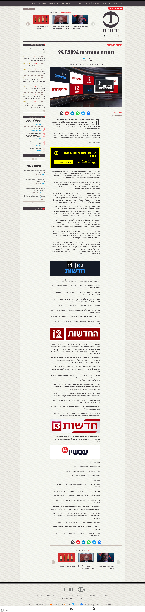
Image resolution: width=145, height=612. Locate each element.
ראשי (121, 3)
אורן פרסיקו (37, 125)
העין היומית (66, 3)
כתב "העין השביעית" (35, 130)
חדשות (37, 48)
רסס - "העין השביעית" (44, 604)
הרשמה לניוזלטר (29, 9)
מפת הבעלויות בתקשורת (77, 595)
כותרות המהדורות (114, 45)
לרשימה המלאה (26, 111)
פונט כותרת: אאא (32, 604)
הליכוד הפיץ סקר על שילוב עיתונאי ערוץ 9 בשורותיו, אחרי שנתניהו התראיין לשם (34, 179)
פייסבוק (38, 209)
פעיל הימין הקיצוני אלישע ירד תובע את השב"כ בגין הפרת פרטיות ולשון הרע (34, 81)
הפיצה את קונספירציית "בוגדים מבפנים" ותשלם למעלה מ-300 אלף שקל (33, 135)
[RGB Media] (73, 609)
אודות (34, 3)
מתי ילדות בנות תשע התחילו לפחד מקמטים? (42, 27)
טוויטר (70, 604)
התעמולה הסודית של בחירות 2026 (34, 196)
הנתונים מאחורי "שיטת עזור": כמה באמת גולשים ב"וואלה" (80, 28)
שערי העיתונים (36, 128)
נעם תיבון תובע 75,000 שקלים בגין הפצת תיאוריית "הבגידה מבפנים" (34, 97)
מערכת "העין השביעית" (38, 198)
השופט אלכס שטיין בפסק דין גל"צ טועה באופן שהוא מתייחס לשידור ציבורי (60, 28)
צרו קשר (86, 604)
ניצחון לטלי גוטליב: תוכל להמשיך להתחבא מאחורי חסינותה (33, 121)
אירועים (87, 3)
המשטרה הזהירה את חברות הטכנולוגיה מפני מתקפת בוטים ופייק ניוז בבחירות (35, 188)
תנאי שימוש (99, 604)
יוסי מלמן (38, 150)
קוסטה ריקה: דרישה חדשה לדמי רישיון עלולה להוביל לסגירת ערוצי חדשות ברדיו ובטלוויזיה (34, 105)
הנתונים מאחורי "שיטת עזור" (34, 142)
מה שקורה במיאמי (35, 148)
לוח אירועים (91, 595)
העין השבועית (53, 3)
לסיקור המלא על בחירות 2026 (30, 203)
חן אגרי (84, 58)
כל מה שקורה (36, 45)
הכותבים (42, 3)
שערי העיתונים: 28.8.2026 (36, 66)
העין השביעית (28, 48)
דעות (115, 3)
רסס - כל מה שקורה (59, 604)
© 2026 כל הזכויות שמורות (111, 604)
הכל (43, 48)
